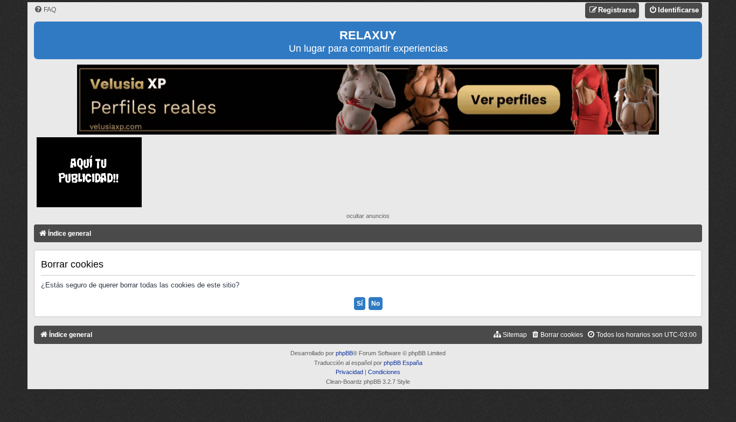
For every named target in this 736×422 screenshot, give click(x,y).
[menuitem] (45, 10)
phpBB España (403, 363)
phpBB (344, 353)
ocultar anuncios (368, 216)
